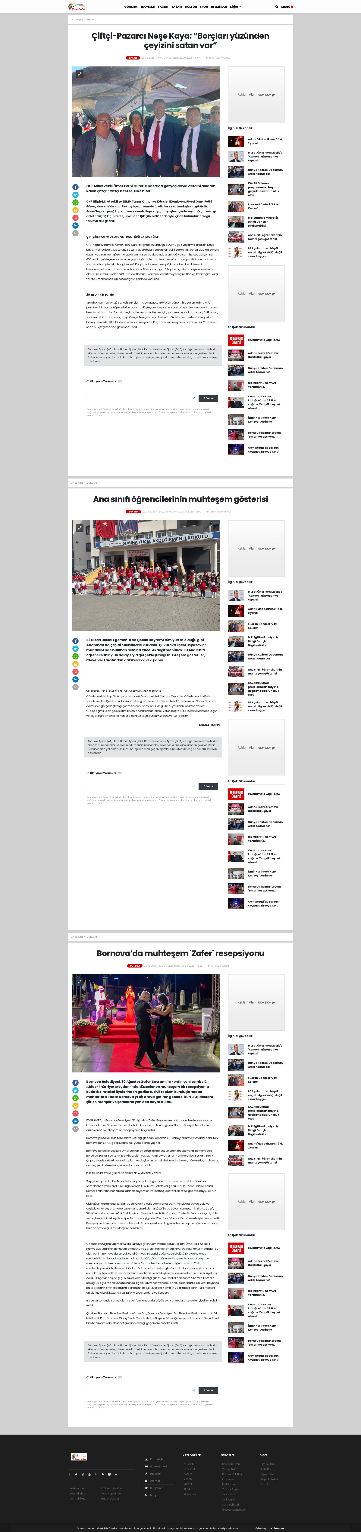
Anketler (266, 1469)
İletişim (154, 1495)
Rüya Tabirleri (269, 1479)
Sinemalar (228, 1494)
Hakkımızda (77, 1488)
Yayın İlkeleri (77, 1493)
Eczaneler (228, 1479)
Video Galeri (158, 1466)
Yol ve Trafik (230, 1469)
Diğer (234, 7)
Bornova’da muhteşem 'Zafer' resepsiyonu (264, 435)
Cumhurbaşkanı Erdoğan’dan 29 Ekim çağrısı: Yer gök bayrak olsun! (264, 402)
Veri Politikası (78, 1498)
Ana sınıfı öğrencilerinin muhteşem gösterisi (265, 237)
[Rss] (104, 1474)
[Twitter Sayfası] (77, 1474)
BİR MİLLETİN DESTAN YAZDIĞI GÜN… (262, 385)
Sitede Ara (267, 1464)
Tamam (278, 1528)
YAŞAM (176, 7)
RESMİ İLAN (219, 7)
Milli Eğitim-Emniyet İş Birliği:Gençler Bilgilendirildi (263, 222)
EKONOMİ (148, 7)
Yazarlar (155, 1473)
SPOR (204, 7)
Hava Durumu (231, 1464)
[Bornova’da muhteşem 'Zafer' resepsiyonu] (146, 1023)
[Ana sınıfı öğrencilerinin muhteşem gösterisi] (146, 575)
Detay (262, 1528)
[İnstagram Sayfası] (84, 1474)
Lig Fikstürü (229, 1484)
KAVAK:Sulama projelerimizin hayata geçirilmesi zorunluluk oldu (263, 189)
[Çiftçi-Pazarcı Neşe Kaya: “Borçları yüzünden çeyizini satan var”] (146, 121)
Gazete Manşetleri (234, 1510)
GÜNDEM (131, 7)
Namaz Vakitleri (232, 1474)
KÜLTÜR (191, 7)
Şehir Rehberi (230, 1504)
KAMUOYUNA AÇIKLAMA (264, 340)
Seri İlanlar (228, 1499)
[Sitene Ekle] (117, 1474)
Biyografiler (268, 1474)
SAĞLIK (163, 7)
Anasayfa (77, 19)
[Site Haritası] (111, 1474)
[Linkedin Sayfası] (97, 1474)
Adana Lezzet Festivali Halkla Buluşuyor (263, 355)
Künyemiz (156, 1488)
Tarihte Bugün (231, 1489)
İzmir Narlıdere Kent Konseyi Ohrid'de (262, 420)
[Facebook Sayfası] (71, 1474)
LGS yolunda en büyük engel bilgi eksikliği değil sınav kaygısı (265, 252)
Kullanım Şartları (111, 1488)
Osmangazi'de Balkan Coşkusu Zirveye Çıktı (263, 450)
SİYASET (91, 19)
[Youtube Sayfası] (91, 1474)
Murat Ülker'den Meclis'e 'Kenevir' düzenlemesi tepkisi (265, 156)
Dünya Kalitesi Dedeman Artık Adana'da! (265, 172)
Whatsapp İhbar (111, 1493)
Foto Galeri (157, 1459)
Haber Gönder (110, 1498)
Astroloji (266, 1484)
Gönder (208, 398)
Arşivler (155, 1481)
